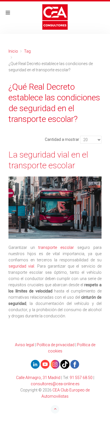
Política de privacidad (55, 345)
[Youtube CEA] (35, 364)
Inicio (13, 51)
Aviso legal (24, 345)
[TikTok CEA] (64, 364)
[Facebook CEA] (74, 364)
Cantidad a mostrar (62, 139)
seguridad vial (21, 266)
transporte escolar (56, 247)
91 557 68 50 (81, 377)
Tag (27, 51)
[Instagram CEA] (55, 364)
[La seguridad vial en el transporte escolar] (55, 207)
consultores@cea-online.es (55, 384)
